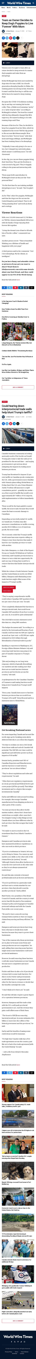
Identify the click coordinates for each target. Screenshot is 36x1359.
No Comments (7, 33)
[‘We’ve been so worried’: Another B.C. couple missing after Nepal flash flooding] (18, 1145)
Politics (14, 7)
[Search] (33, 3)
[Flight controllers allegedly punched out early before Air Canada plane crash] (18, 1300)
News (3, 7)
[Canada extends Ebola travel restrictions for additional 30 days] (18, 1248)
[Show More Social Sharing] (21, 38)
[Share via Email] (17, 38)
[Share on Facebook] (3, 38)
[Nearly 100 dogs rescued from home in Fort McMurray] (18, 1171)
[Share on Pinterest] (10, 38)
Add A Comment (18, 387)
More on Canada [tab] (8, 587)
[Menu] (3, 3)
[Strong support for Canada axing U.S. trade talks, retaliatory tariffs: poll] (18, 1093)
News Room (10, 31)
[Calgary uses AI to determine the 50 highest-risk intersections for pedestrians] (18, 1119)
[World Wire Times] (19, 3)
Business (22, 7)
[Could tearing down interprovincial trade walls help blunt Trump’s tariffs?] (18, 435)
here (18, 280)
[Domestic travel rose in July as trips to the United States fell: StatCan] (18, 1197)
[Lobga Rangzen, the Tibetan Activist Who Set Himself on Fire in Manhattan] (18, 331)
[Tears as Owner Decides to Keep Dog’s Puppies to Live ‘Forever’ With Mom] (18, 50)
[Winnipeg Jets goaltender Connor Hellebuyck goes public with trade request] (18, 1274)
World (8, 7)
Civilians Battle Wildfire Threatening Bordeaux (17, 351)
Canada (5, 401)
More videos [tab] (7, 591)
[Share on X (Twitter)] (7, 38)
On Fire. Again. (6, 364)
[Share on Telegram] (14, 38)
